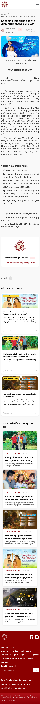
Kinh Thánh (12, 685)
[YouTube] (37, 637)
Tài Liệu (19, 685)
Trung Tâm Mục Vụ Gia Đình (11, 658)
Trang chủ (4, 14)
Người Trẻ (27, 685)
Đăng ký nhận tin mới (8, 666)
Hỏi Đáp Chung (20, 688)
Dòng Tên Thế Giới (8, 647)
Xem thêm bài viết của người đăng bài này (20, 263)
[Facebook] (31, 637)
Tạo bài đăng (28, 680)
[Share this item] (36, 331)
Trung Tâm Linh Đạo (8, 655)
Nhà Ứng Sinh (6, 662)
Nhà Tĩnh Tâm (28, 658)
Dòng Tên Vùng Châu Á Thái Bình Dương (16, 651)
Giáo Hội (4, 685)
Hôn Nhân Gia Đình (7, 688)
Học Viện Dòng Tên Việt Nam (28, 655)
